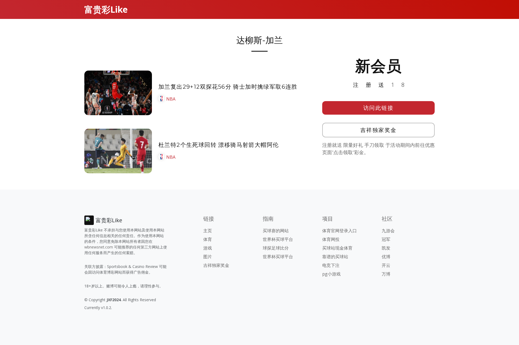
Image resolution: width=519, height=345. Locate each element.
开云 (386, 265)
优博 (386, 257)
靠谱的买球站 (335, 257)
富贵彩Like (106, 9)
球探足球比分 (276, 248)
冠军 (386, 239)
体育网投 (331, 239)
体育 (207, 239)
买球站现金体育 (337, 248)
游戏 (207, 248)
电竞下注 (331, 265)
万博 (386, 274)
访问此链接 (378, 107)
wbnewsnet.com (98, 247)
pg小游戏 (331, 274)
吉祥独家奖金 (378, 130)
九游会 (388, 231)
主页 (207, 231)
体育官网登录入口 (339, 231)
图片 (207, 257)
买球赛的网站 (276, 231)
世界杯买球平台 (278, 239)
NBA (170, 99)
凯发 (386, 248)
